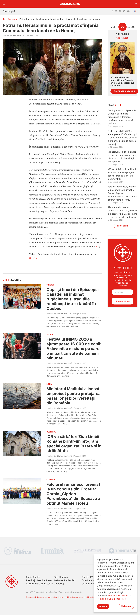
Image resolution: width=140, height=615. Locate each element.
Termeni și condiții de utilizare (50, 597)
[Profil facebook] (112, 11)
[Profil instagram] (120, 11)
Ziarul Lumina (61, 577)
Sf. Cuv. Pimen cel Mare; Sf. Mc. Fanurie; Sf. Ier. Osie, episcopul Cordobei (122, 81)
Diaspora (12, 19)
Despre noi (31, 597)
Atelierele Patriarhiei (64, 580)
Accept (103, 606)
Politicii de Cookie (117, 595)
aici (97, 246)
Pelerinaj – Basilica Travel (39, 580)
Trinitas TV (87, 577)
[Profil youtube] (128, 11)
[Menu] (3, 4)
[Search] (136, 4)
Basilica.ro (70, 3)
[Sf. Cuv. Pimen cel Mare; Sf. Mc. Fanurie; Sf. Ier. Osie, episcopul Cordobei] (122, 58)
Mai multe (126, 606)
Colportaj (59, 583)
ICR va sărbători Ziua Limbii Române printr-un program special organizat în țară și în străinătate (74, 443)
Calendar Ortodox (124, 91)
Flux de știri (9, 11)
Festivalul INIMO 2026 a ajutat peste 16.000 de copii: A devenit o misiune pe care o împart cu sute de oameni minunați (73, 348)
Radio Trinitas (33, 577)
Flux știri (122, 226)
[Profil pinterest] (124, 11)
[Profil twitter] (116, 11)
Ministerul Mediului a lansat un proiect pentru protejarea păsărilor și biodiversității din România (73, 395)
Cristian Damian (63, 314)
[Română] (135, 11)
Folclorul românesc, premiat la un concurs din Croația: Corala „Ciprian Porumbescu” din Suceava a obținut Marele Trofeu (73, 494)
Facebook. (34, 258)
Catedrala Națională (92, 580)
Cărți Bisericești (90, 583)
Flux (114, 104)
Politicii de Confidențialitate (111, 598)
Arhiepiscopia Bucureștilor (39, 583)
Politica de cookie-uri (74, 597)
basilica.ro (17, 36)
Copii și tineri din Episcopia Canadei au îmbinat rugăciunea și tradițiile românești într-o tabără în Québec (72, 299)
